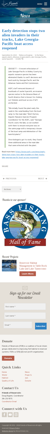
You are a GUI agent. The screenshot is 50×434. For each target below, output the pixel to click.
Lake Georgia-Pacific (38, 57)
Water (4, 374)
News (27, 372)
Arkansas (16, 57)
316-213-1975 (7, 398)
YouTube (10, 414)
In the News (39, 55)
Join (26, 377)
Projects (28, 374)
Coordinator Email (9, 401)
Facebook (4, 414)
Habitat (5, 377)
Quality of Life (8, 380)
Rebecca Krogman (26, 55)
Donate (8, 358)
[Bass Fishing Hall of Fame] (25, 225)
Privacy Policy (15, 428)
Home (4, 372)
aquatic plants (7, 57)
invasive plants (25, 57)
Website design (7, 431)
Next (41, 179)
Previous (11, 179)
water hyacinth (7, 59)
